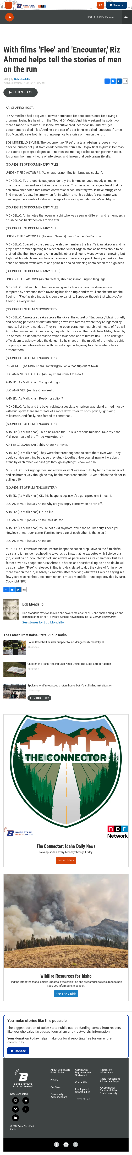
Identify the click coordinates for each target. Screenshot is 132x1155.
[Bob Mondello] (11, 609)
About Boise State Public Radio (60, 1071)
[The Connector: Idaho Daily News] (66, 776)
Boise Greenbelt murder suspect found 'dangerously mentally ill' (66, 642)
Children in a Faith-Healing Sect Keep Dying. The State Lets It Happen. (69, 663)
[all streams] (127, 17)
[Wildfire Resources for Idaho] (66, 921)
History (54, 1079)
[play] (9, 17)
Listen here (66, 860)
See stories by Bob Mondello (43, 622)
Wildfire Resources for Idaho (65, 975)
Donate (118, 5)
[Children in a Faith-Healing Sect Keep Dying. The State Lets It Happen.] (14, 669)
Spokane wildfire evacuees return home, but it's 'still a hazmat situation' (70, 685)
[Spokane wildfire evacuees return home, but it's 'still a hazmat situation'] (14, 691)
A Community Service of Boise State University (109, 1090)
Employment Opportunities (82, 1090)
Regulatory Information (106, 1071)
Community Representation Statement (83, 1073)
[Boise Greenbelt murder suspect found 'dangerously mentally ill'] (14, 647)
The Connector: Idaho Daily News (66, 846)
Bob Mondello (22, 79)
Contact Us (81, 1082)
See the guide (66, 994)
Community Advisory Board (59, 1095)
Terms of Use (82, 1099)
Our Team (56, 1087)
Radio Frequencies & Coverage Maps (110, 1080)
